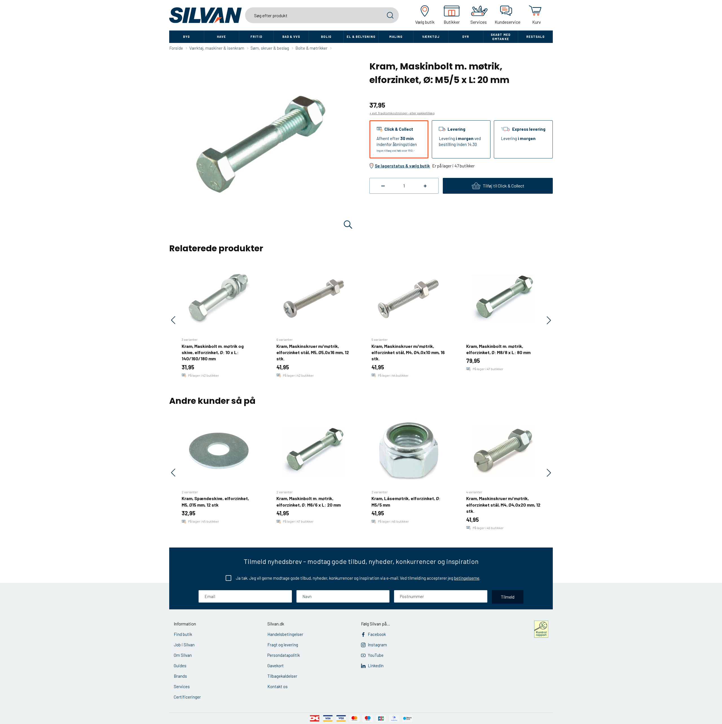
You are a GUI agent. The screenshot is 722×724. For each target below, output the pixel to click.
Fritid (256, 36)
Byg (186, 36)
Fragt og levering (282, 644)
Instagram (377, 644)
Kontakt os (277, 686)
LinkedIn (376, 665)
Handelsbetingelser (285, 634)
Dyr (465, 36)
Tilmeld (507, 596)
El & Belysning (361, 36)
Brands (180, 676)
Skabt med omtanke (500, 37)
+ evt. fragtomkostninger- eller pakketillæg (402, 113)
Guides (180, 665)
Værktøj (431, 36)
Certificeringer (187, 696)
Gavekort (275, 665)
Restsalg (535, 36)
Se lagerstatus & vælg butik (402, 165)
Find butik (183, 634)
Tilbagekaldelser (282, 676)
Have (221, 36)
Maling (395, 36)
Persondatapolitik (283, 655)
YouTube (376, 655)
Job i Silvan (184, 644)
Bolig (326, 36)
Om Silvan (183, 655)
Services (182, 686)
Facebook (377, 634)
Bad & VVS (291, 36)
